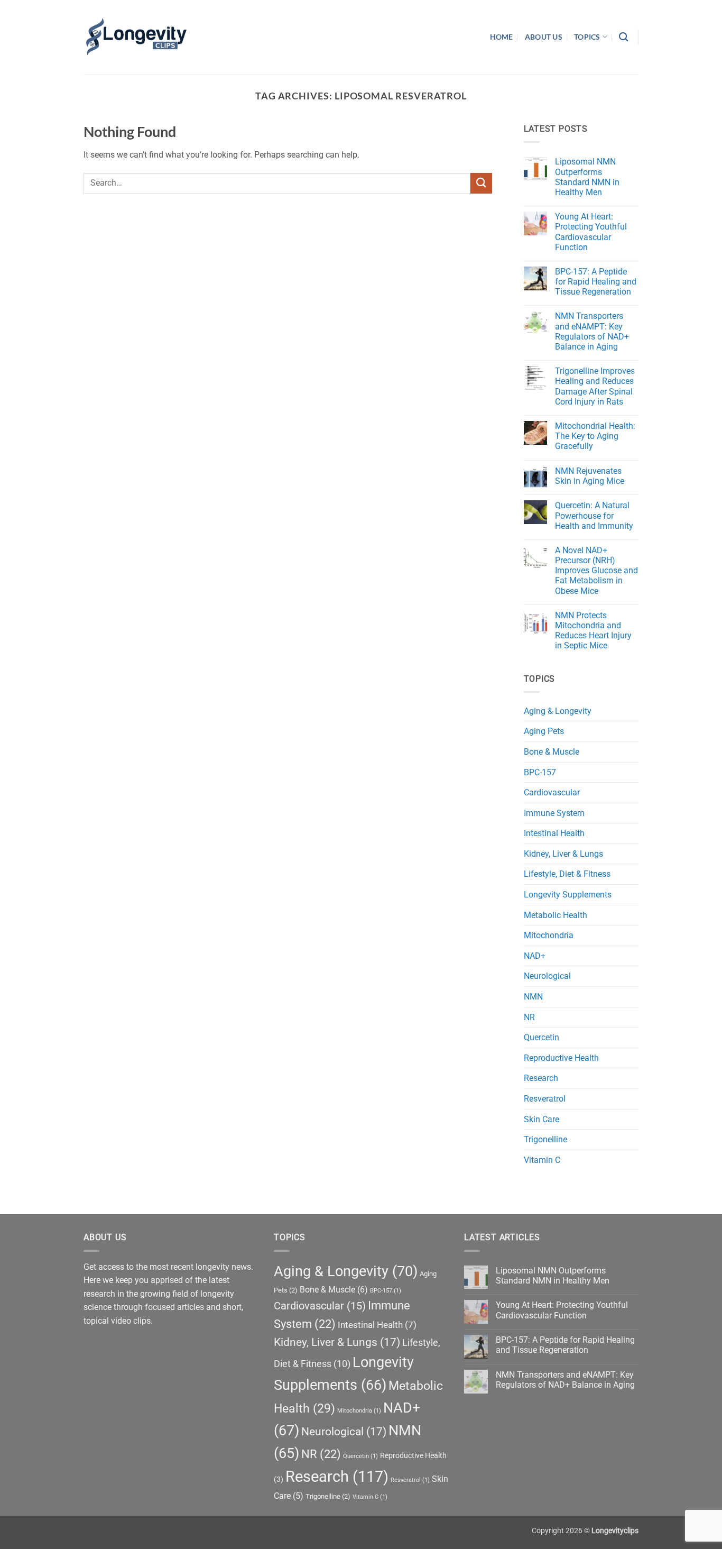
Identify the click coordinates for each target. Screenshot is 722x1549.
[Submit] (481, 183)
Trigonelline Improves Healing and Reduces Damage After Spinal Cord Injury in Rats (595, 386)
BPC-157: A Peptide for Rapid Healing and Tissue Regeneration (595, 282)
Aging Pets (544, 731)
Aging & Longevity (557, 711)
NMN (533, 997)
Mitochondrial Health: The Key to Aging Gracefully (595, 436)
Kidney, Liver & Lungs (563, 854)
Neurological (547, 976)
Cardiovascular (552, 792)
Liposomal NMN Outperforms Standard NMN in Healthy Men (587, 177)
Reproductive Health (561, 1058)
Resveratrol (545, 1099)
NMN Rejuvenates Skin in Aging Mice (589, 476)
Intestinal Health (554, 833)
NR (529, 1017)
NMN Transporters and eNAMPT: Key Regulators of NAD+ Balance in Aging (592, 331)
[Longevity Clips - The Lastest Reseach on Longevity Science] (136, 37)
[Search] (623, 37)
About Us (543, 36)
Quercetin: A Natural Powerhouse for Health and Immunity (594, 515)
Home (501, 36)
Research (541, 1078)
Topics (587, 36)
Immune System (554, 813)
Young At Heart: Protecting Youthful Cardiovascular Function (591, 232)
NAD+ (534, 956)
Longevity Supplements (568, 895)
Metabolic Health (555, 915)
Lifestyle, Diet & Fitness (567, 874)
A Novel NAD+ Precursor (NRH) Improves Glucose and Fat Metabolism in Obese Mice (596, 570)
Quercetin (541, 1037)
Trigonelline (545, 1139)
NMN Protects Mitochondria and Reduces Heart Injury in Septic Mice (593, 630)
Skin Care (541, 1119)
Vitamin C (542, 1160)
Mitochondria (548, 935)
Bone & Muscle (551, 752)
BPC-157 (540, 772)
